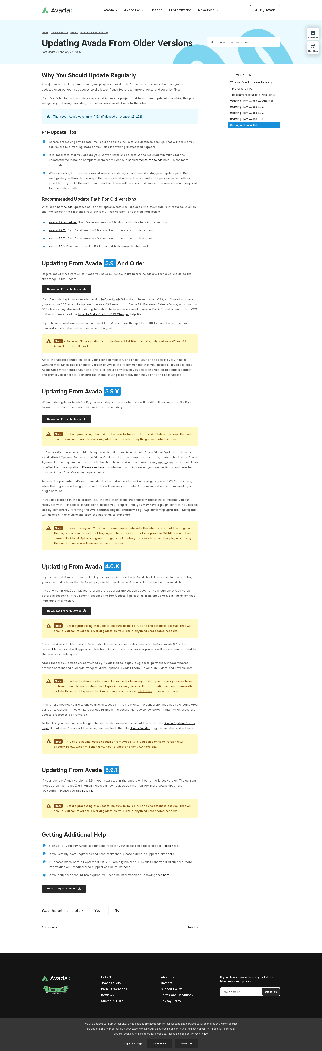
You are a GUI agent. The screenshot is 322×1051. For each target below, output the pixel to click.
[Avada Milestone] (56, 986)
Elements (58, 649)
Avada (80, 84)
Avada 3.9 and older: (63, 222)
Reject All (186, 1043)
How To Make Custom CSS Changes (103, 314)
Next (191, 927)
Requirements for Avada (145, 160)
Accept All (159, 1043)
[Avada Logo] (57, 8)
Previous (51, 927)
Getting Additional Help (244, 125)
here (171, 854)
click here (176, 595)
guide (109, 328)
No (117, 910)
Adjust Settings (133, 1043)
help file (88, 790)
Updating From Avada (247, 107)
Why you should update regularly (251, 82)
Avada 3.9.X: (57, 230)
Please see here (93, 467)
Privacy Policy (199, 1033)
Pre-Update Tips (242, 88)
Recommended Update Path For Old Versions (256, 94)
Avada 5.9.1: (57, 246)
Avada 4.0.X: (57, 238)
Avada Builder (140, 728)
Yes (97, 910)
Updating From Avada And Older (252, 100)
